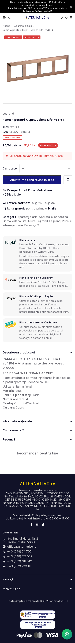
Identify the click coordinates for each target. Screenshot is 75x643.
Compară (14, 190)
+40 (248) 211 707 (19, 551)
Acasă (6, 26)
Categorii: (10, 217)
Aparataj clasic (23, 26)
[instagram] (37, 524)
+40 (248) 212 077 (19, 556)
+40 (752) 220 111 (19, 566)
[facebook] (31, 524)
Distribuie (14, 194)
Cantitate (10, 168)
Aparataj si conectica (53, 217)
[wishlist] (66, 17)
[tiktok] (43, 524)
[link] (65, 40)
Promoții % (31, 225)
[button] (4, 17)
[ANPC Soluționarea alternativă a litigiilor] (37, 614)
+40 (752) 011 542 (19, 561)
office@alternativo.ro (21, 546)
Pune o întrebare (40, 190)
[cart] (71, 17)
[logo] (37, 17)
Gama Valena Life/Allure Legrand (25, 221)
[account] (62, 17)
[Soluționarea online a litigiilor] (37, 624)
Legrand (8, 113)
